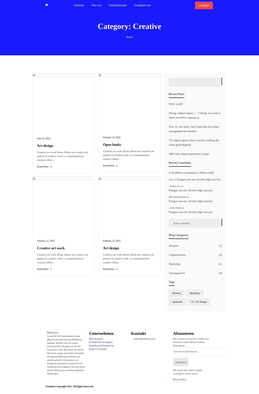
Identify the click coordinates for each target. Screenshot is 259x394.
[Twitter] (157, 389)
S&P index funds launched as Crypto (189, 153)
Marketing (174, 263)
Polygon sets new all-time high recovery (199, 179)
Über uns (96, 5)
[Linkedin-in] (141, 389)
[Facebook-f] (149, 389)
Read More (43, 166)
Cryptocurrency (177, 254)
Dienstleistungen (118, 5)
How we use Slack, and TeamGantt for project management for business (194, 129)
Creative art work (51, 248)
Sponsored (178, 302)
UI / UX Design (199, 302)
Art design (45, 146)
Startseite (79, 5)
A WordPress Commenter (182, 172)
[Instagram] (133, 389)
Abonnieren (180, 362)
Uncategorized (177, 273)
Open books (112, 145)
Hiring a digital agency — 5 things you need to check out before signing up (194, 115)
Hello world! (176, 103)
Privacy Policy (179, 379)
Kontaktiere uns (142, 5)
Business (174, 245)
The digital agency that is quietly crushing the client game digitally (194, 142)
